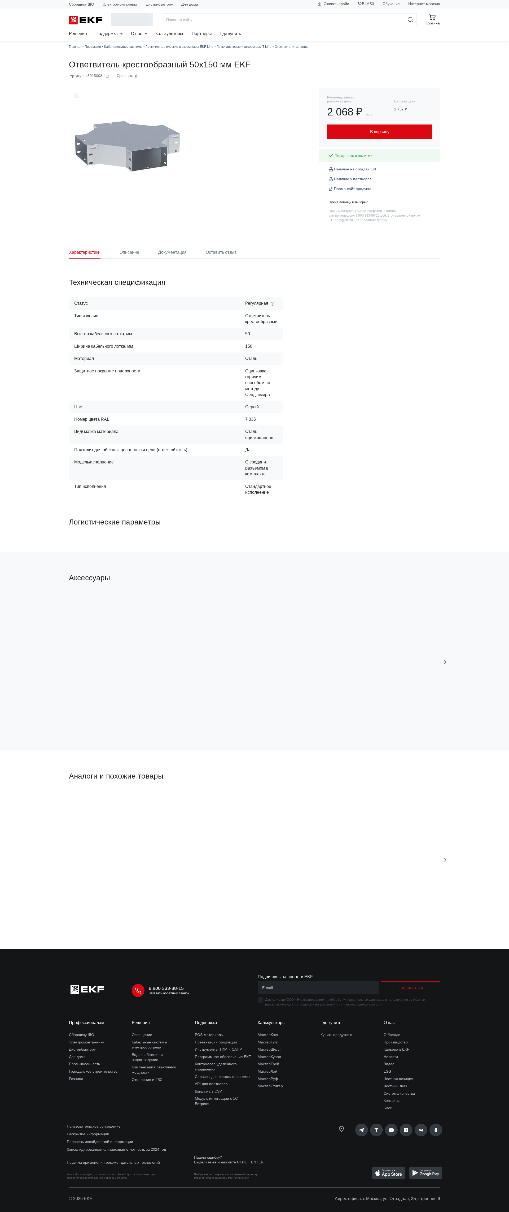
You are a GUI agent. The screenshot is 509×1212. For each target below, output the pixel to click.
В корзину (99, 716)
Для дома (189, 4)
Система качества (399, 1093)
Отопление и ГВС (147, 1079)
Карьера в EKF (396, 1049)
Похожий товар (88, 801)
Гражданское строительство (93, 1071)
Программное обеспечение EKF (223, 1057)
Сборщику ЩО (81, 4)
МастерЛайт (268, 1071)
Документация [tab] (172, 252)
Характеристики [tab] (84, 252)
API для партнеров (211, 1084)
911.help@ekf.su (341, 220)
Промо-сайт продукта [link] (352, 189)
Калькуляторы (169, 33)
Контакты (392, 1100)
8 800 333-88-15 (166, 988)
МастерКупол (269, 1057)
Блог (388, 1108)
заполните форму (373, 220)
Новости (391, 1057)
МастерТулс (268, 1042)
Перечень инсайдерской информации (100, 1142)
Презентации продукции (216, 1042)
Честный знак (395, 1086)
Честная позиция (398, 1079)
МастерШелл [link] (269, 1049)
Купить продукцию (336, 1035)
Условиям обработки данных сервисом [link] (91, 1177)
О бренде (392, 1035)
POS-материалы (209, 1035)
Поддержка (107, 33)
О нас (137, 33)
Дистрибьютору (159, 4)
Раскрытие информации (88, 1134)
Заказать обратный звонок (169, 993)
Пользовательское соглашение (94, 1126)
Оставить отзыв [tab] (221, 252)
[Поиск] (410, 19)
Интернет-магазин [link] (424, 4)
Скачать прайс (336, 4)
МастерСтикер (270, 1086)
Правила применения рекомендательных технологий (113, 1162)
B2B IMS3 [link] (365, 4)
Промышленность (84, 1064)
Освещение (142, 1035)
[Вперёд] (445, 662)
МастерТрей (268, 1064)
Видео (389, 1064)
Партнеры (202, 33)
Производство (396, 1042)
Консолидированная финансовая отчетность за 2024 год (116, 1149)
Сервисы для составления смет (222, 1077)
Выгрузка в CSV (208, 1091)
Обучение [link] (391, 4)
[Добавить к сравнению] (147, 716)
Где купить (230, 33)
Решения (78, 33)
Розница (76, 1079)
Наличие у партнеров (352, 179)
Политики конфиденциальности (358, 1004)
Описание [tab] (129, 252)
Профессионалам (86, 1022)
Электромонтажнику (120, 4)
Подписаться (410, 987)
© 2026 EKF (80, 1198)
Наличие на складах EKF (356, 169)
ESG (387, 1071)
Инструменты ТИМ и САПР (218, 1049)
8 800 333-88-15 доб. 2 (372, 215)
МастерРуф (268, 1079)
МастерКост (268, 1035)
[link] (361, 1130)
